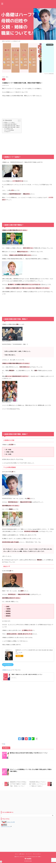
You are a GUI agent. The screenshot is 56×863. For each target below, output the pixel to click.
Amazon (19, 656)
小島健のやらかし (6, 670)
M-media (28, 859)
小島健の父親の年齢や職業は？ (10, 124)
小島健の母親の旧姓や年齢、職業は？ (12, 125)
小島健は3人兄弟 (9, 128)
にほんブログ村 (11, 822)
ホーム (16, 853)
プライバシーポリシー (37, 853)
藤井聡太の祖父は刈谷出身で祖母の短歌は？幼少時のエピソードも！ (29, 753)
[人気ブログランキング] (4, 825)
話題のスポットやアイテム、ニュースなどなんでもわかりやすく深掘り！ (28, 856)
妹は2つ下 (8, 131)
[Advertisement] (28, 107)
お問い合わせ (21, 853)
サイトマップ (28, 853)
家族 (4, 743)
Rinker (20, 652)
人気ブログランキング (6, 826)
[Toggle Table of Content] (18, 120)
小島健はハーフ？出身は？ (9, 122)
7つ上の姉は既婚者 (10, 130)
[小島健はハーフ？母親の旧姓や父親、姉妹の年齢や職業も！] (29, 738)
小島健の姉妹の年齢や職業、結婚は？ (12, 127)
